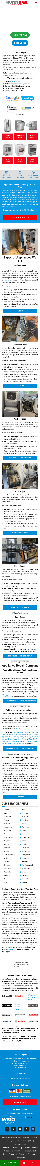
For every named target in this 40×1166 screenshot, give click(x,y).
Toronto (6, 810)
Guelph (6, 858)
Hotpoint (15, 737)
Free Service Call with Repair (20, 458)
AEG (21, 732)
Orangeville (7, 868)
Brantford (25, 848)
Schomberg (26, 868)
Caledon (6, 851)
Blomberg (5, 734)
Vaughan (7, 841)
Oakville (24, 830)
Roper (4, 741)
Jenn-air (27, 737)
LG (11, 739)
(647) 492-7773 (11, 1163)
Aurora (6, 813)
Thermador (29, 741)
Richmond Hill (8, 837)
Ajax (23, 810)
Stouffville (7, 872)
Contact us (12, 949)
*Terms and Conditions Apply (20, 1078)
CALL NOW (20, 311)
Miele (30, 739)
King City (25, 861)
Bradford (7, 848)
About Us (26, 1137)
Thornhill (25, 879)
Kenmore (35, 737)
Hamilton (25, 820)
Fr (4, 1154)
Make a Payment (20, 1102)
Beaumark (34, 732)
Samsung (9, 741)
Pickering (25, 834)
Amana (27, 732)
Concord (6, 882)
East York (25, 816)
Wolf (20, 743)
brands (18, 728)
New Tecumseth (27, 865)
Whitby (24, 841)
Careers (7, 1151)
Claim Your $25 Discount (20, 607)
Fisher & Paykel (32, 734)
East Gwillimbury (9, 855)
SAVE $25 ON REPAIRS (20, 217)
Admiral (16, 732)
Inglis (21, 737)
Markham (7, 823)
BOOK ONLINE (20, 386)
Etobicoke (7, 820)
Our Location (22, 1068)
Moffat (35, 739)
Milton (24, 823)
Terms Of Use (22, 1141)
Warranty (16, 1148)
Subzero (16, 741)
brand (7, 280)
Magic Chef (17, 739)
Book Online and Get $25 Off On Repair (20, 748)
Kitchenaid (5, 739)
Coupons (31, 1154)
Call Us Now (20, 796)
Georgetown (26, 855)
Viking (36, 741)
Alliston (6, 844)
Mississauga (8, 827)
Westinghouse (6, 743)
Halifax (24, 882)
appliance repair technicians (11, 694)
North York (7, 830)
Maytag (24, 739)
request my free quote (20, 533)
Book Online (20, 43)
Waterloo (7, 875)
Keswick (6, 861)
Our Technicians (20, 1157)
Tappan (22, 741)
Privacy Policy (11, 1141)
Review (12, 1154)
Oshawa (6, 834)
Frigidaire (5, 737)
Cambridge (26, 851)
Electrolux (22, 734)
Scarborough (26, 837)
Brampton (25, 813)
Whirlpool (15, 743)
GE (10, 737)
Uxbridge (25, 872)
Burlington (7, 816)
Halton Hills (26, 858)
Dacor (16, 734)
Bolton (24, 844)
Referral (34, 1137)
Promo (21, 1154)
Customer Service (20, 1144)
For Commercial (30, 1151)
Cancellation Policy (31, 1148)
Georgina (25, 875)
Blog (30, 1141)
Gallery (17, 1151)
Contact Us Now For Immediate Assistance (20, 701)
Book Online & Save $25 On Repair (20, 656)
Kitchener (7, 865)
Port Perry (7, 879)
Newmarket (26, 827)
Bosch (11, 734)
